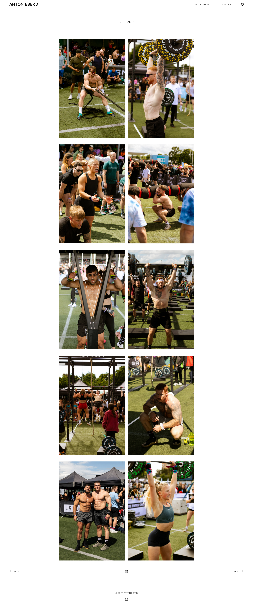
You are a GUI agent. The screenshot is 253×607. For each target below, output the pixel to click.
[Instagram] (242, 4)
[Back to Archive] (126, 571)
